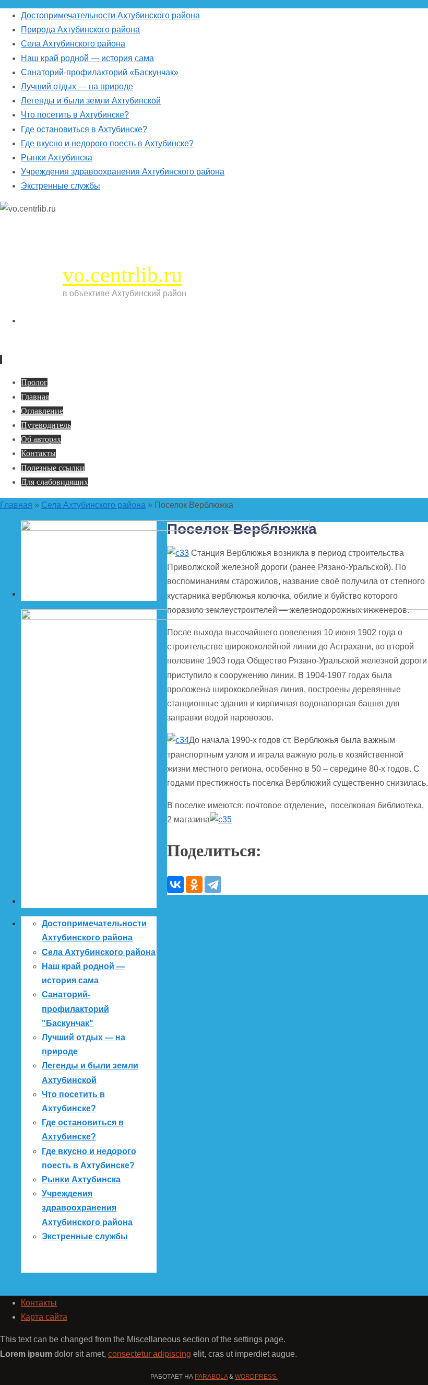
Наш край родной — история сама (87, 58)
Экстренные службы (60, 185)
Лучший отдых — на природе (77, 86)
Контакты (39, 1302)
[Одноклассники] (194, 884)
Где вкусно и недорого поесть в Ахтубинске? (107, 143)
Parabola (211, 1376)
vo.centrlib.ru (122, 275)
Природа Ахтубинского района (80, 29)
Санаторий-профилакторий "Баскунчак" (75, 1008)
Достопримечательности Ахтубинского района (110, 15)
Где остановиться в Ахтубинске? (84, 129)
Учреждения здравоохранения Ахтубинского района (122, 171)
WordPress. (256, 1376)
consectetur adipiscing (149, 1353)
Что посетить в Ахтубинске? (75, 114)
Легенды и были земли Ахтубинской (91, 100)
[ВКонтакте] (175, 884)
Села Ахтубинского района (73, 43)
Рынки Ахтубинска (56, 157)
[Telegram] (213, 884)
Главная (16, 505)
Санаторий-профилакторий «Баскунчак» (100, 72)
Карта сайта (44, 1316)
